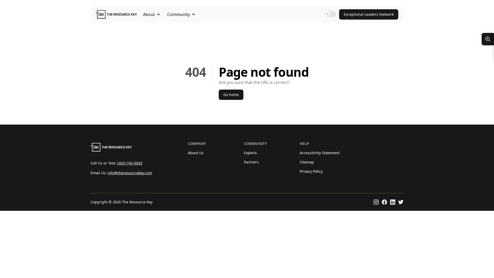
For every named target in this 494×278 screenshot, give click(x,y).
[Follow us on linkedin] (392, 202)
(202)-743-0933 (129, 163)
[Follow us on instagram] (376, 202)
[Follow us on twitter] (400, 202)
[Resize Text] (488, 39)
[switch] (330, 14)
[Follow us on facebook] (384, 202)
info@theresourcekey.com (130, 172)
